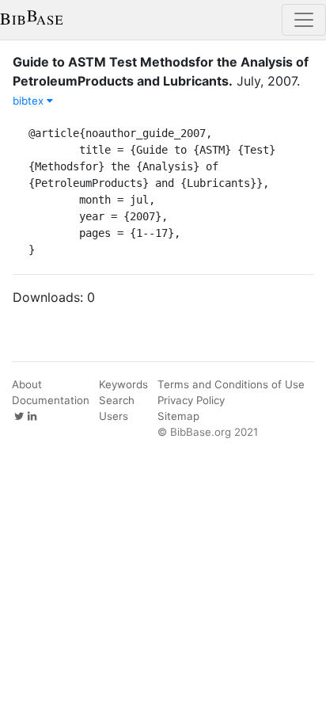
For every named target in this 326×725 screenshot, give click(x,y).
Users (113, 416)
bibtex (30, 100)
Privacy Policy (191, 400)
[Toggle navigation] (304, 20)
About (27, 384)
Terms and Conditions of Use (231, 384)
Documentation (50, 400)
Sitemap (178, 416)
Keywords (123, 384)
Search (117, 400)
